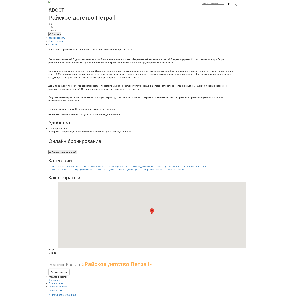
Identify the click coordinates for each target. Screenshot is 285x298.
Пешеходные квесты (118, 166)
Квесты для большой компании (65, 166)
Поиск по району (57, 286)
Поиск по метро (56, 283)
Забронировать (56, 37)
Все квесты (54, 279)
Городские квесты (83, 169)
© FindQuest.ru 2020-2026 (62, 294)
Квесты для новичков (143, 166)
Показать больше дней (63, 152)
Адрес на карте (56, 41)
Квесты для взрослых (60, 169)
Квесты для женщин (128, 169)
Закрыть (56, 34)
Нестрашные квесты (152, 169)
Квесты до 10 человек (177, 169)
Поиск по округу (57, 289)
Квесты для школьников (195, 166)
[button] (152, 211)
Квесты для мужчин (105, 169)
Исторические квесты (94, 166)
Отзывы (52, 44)
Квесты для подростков (168, 166)
